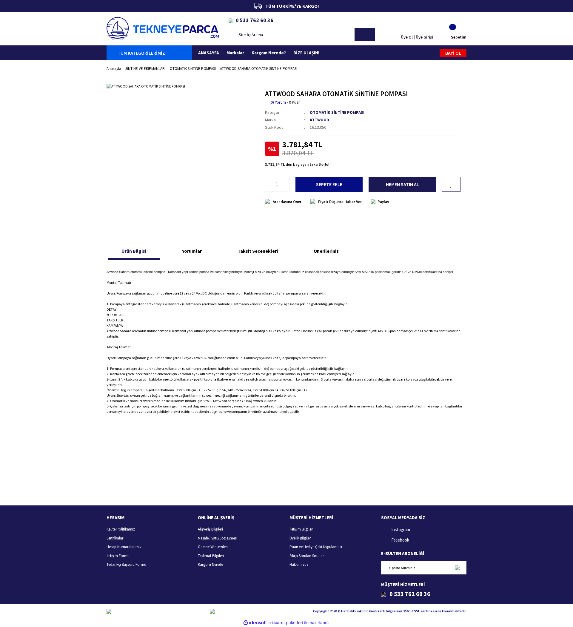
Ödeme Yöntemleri (213, 546)
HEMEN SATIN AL (402, 184)
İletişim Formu (118, 555)
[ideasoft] (255, 623)
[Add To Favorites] (451, 184)
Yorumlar (192, 251)
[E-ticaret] (285, 622)
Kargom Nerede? (269, 53)
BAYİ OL (453, 53)
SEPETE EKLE (329, 184)
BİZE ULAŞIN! (306, 53)
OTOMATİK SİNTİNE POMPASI (337, 112)
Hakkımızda (299, 564)
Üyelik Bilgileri (300, 538)
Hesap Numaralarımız (124, 546)
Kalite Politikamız (121, 529)
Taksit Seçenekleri (258, 251)
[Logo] (163, 27)
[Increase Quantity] (286, 184)
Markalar (235, 53)
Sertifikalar (115, 538)
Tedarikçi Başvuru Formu (126, 564)
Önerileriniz (326, 251)
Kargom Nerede (210, 564)
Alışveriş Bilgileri (210, 529)
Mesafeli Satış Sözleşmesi (217, 538)
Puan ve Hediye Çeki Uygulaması (315, 546)
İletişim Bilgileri (301, 529)
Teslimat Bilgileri (211, 555)
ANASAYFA (208, 53)
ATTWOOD (319, 119)
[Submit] (457, 567)
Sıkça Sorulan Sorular (306, 555)
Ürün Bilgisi (133, 251)
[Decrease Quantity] (268, 184)
